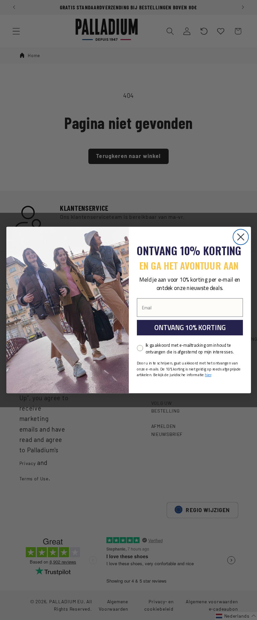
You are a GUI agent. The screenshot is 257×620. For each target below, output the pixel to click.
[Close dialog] (240, 237)
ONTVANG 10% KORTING (189, 327)
